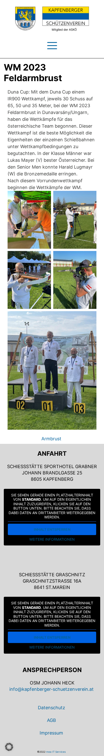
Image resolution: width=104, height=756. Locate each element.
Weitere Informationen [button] (52, 539)
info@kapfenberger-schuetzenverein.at (51, 689)
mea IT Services (56, 751)
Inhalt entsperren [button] (52, 529)
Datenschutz (51, 707)
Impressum (51, 733)
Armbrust (51, 438)
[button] (9, 747)
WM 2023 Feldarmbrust (33, 72)
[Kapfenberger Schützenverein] (52, 19)
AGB (51, 720)
